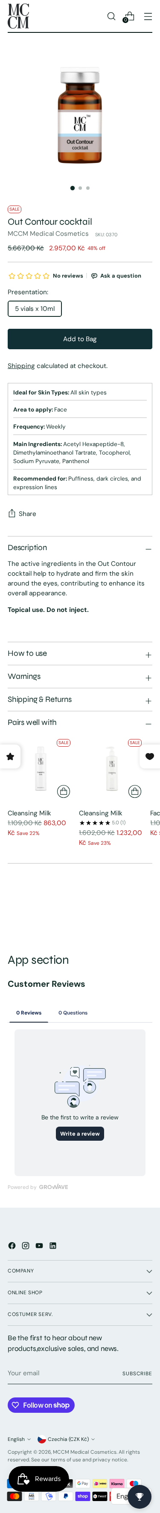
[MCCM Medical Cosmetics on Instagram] (26, 1247)
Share (27, 514)
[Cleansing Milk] (41, 769)
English (16, 1439)
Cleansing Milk (29, 813)
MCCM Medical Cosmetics (48, 233)
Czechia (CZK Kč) (68, 1439)
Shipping (21, 366)
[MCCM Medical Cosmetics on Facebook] (13, 1247)
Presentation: (28, 292)
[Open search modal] (111, 16)
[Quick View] (63, 791)
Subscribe (137, 1373)
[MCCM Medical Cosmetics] (18, 16)
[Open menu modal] (148, 16)
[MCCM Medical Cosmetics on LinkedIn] (54, 1247)
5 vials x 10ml (35, 308)
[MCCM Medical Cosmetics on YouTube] (40, 1247)
